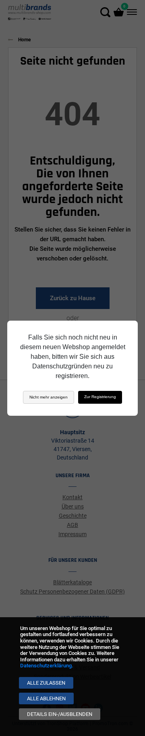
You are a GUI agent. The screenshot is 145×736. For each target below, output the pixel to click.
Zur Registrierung (100, 396)
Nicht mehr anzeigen (48, 397)
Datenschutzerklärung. (46, 666)
